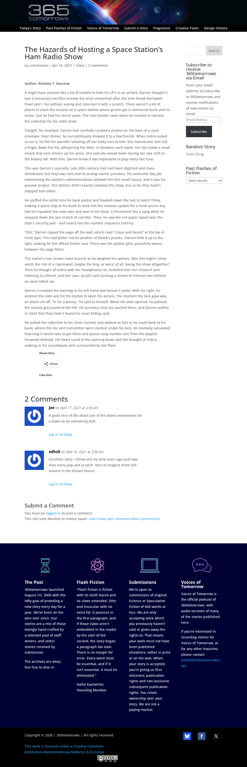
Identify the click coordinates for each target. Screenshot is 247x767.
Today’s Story (30, 28)
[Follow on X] (216, 736)
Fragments (161, 28)
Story (80, 65)
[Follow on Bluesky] (187, 736)
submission (38, 65)
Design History (215, 28)
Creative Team (187, 28)
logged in (53, 513)
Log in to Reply (60, 434)
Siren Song (195, 153)
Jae (52, 407)
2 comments (98, 65)
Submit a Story (136, 28)
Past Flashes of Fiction (64, 28)
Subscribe (199, 131)
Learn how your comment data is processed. (124, 518)
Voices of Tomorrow (103, 28)
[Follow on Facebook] (202, 736)
